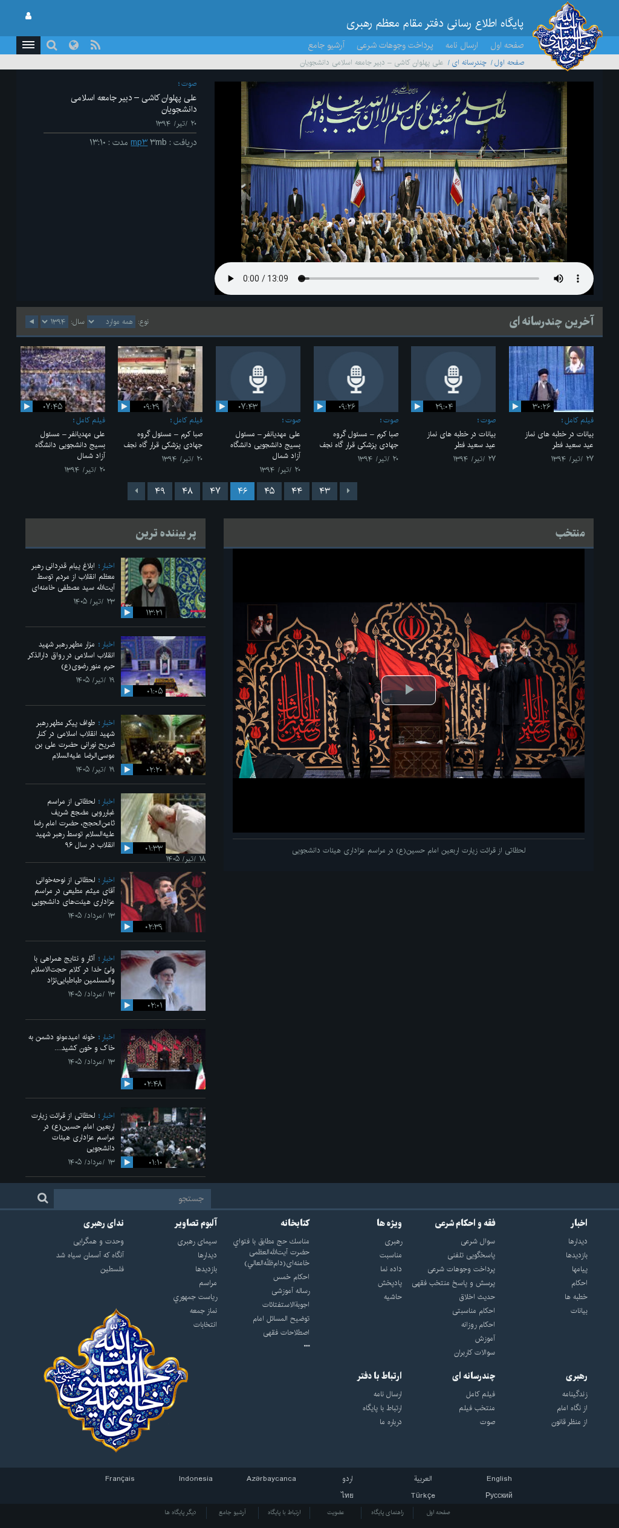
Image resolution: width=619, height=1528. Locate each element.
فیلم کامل (579, 420)
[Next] (136, 491)
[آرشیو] (263, 1346)
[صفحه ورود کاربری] (28, 16)
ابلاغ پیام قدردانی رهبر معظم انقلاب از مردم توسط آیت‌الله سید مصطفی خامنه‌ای (73, 576)
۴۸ (187, 491)
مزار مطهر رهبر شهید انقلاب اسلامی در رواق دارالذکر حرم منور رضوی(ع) (71, 655)
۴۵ (269, 491)
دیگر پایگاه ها (180, 1512)
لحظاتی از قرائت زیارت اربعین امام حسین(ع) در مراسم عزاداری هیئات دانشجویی (73, 1132)
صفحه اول (507, 45)
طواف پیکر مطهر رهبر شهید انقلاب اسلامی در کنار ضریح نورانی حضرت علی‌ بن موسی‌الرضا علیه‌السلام (75, 739)
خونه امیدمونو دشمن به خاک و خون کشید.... (71, 1042)
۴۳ (324, 491)
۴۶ (242, 491)
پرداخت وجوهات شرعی (395, 45)
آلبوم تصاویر (195, 1223)
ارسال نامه (462, 45)
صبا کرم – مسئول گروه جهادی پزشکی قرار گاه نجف (358, 439)
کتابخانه (295, 1223)
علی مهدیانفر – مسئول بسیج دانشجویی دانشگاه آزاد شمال (265, 445)
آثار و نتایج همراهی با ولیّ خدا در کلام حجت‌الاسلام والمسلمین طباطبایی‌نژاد (73, 969)
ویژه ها (389, 1223)
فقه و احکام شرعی (465, 1223)
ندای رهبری (103, 1223)
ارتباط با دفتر (379, 1376)
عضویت (336, 1512)
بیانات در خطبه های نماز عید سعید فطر (559, 439)
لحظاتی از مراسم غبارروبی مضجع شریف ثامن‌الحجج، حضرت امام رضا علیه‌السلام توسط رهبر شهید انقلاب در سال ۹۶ (74, 823)
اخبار (108, 566)
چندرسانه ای (469, 62)
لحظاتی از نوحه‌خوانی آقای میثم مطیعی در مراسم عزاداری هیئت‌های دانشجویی (73, 890)
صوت (188, 83)
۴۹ (160, 491)
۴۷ (215, 491)
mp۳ (139, 142)
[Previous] (348, 491)
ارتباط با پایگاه (284, 1512)
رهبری (577, 1376)
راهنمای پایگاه (387, 1512)
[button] (28, 45)
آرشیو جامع (326, 45)
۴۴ (296, 491)
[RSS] (95, 45)
